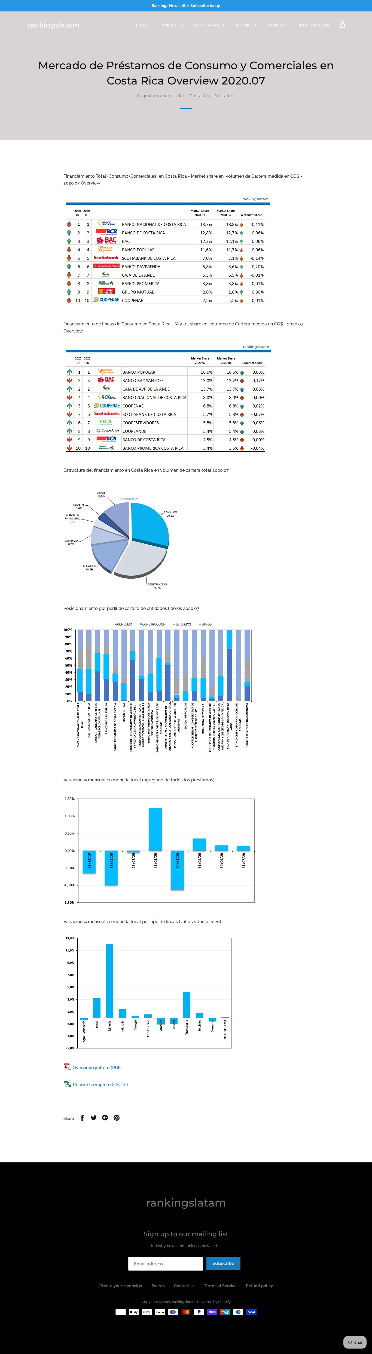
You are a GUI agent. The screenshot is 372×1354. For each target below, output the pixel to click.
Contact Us (184, 1285)
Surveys (171, 25)
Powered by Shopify (214, 1302)
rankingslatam (53, 25)
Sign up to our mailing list (186, 1234)
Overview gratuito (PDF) (97, 1067)
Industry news (314, 25)
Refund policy (259, 1285)
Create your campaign (120, 1285)
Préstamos (225, 95)
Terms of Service (221, 1285)
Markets (275, 25)
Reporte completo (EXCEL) (100, 1084)
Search (158, 1285)
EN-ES (142, 25)
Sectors (244, 25)
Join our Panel (209, 25)
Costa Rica (201, 95)
